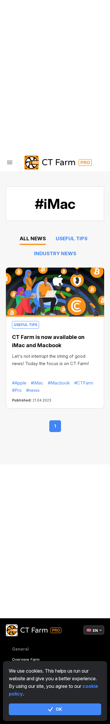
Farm (25, 20)
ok (59, 709)
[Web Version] (68, 117)
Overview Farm (26, 659)
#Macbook (59, 383)
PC (22, 35)
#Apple (19, 383)
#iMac (37, 383)
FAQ (23, 66)
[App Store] (42, 117)
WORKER (28, 51)
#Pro (17, 390)
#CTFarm (83, 383)
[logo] (55, 162)
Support (29, 81)
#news (33, 390)
